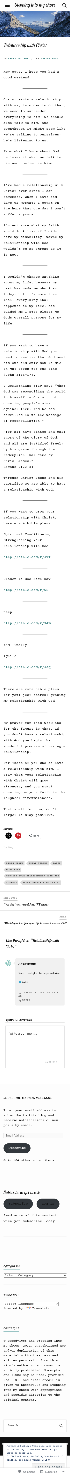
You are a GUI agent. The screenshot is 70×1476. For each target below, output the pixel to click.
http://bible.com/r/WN (26, 590)
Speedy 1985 (49, 58)
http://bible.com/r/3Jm (27, 623)
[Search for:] (35, 1426)
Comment (51, 1061)
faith (57, 863)
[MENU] (7, 5)
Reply (26, 1000)
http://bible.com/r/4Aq (27, 667)
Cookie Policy (41, 1460)
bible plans (14, 863)
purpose (11, 882)
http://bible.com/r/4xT (27, 557)
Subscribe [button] (18, 1204)
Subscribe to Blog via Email (28, 1098)
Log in (48, 1204)
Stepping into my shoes (35, 5)
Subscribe (17, 1148)
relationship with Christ (41, 882)
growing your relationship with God (32, 876)
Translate (41, 1308)
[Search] (61, 5)
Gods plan (13, 869)
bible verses (38, 863)
